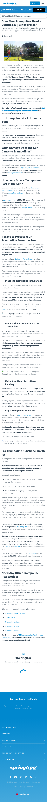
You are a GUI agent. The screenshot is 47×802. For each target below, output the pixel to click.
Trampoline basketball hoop (15, 613)
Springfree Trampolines (23, 259)
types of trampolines (15, 193)
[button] (23, 728)
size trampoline (22, 527)
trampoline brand (28, 208)
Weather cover (10, 618)
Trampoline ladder (11, 631)
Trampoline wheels (12, 626)
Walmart (7, 547)
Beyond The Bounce (12, 15)
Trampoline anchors (12, 622)
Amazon (17, 547)
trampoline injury (15, 173)
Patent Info (29, 787)
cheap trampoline (9, 200)
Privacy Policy (18, 787)
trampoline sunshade (25, 415)
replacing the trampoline (30, 168)
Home (3, 15)
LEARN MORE (39, 9)
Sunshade (32, 553)
